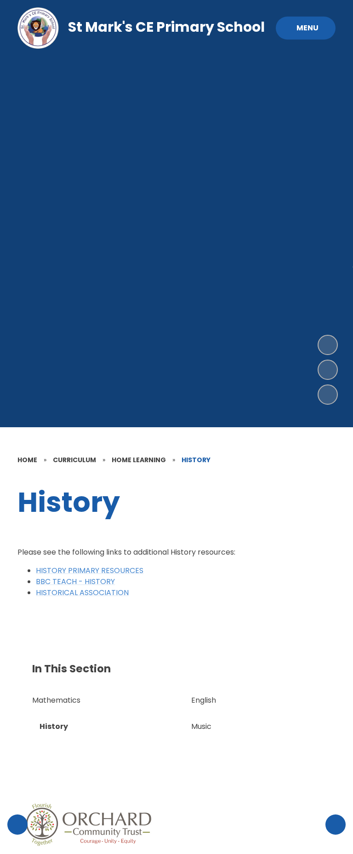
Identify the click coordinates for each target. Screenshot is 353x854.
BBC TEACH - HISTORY (75, 581)
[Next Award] (335, 824)
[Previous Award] (17, 824)
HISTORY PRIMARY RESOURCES (89, 570)
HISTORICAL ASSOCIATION (82, 592)
